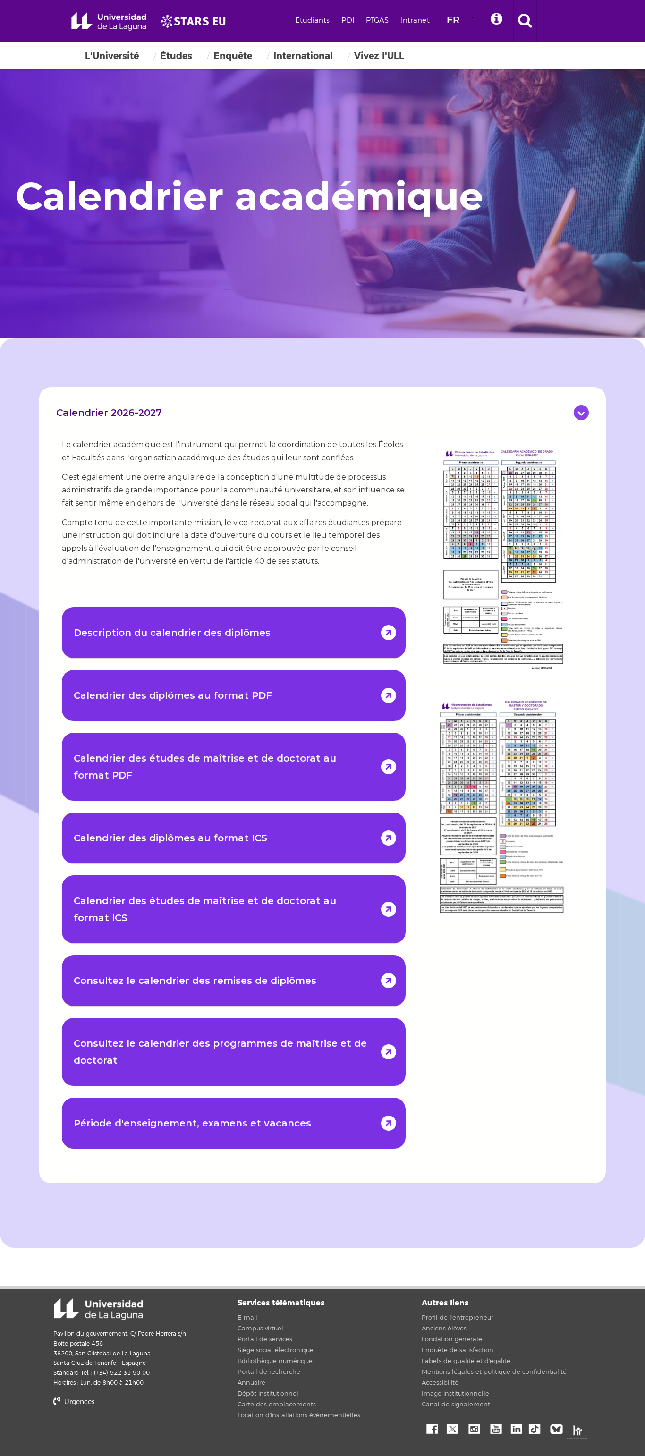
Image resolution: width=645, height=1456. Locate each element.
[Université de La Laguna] (195, 21)
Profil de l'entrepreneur (457, 1317)
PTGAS (377, 20)
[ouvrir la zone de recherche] (525, 21)
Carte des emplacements (277, 1404)
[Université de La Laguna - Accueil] (112, 21)
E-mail (247, 1317)
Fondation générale (452, 1339)
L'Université (112, 56)
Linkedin (516, 1428)
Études (176, 56)
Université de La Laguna (98, 1309)
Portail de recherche (269, 1372)
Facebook (431, 1428)
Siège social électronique (276, 1350)
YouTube (494, 1428)
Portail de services (265, 1339)
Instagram (473, 1428)
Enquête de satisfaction (457, 1350)
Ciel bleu (558, 1428)
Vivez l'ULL (379, 56)
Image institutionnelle (455, 1393)
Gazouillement (452, 1428)
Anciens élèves (444, 1328)
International (303, 56)
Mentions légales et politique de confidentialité (494, 1372)
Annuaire (251, 1383)
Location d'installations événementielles (299, 1415)
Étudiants (312, 20)
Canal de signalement (456, 1404)
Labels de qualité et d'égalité (466, 1361)
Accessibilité (440, 1383)
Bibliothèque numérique (275, 1361)
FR (453, 20)
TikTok (537, 1428)
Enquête (232, 56)
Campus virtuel (260, 1328)
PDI (347, 20)
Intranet (415, 20)
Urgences (78, 1402)
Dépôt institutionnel (268, 1393)
